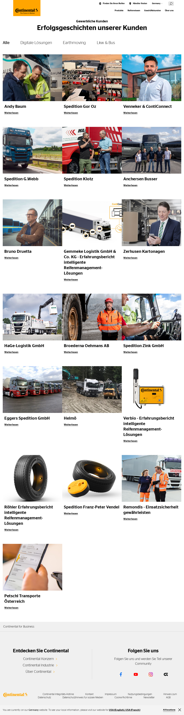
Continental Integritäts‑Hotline (58, 694)
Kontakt (89, 694)
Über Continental (38, 671)
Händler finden (140, 3)
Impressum (110, 694)
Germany (156, 3)
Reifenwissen (134, 11)
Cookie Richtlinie (123, 697)
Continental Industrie (38, 665)
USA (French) (132, 710)
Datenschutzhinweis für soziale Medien (83, 697)
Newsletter (149, 697)
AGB (168, 697)
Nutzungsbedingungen (140, 694)
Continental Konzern (38, 659)
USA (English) (116, 710)
